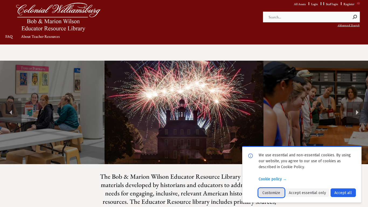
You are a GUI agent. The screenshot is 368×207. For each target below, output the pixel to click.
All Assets (300, 4)
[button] (355, 17)
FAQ (9, 36)
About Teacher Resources (40, 36)
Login (314, 4)
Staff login (332, 4)
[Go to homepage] (59, 17)
